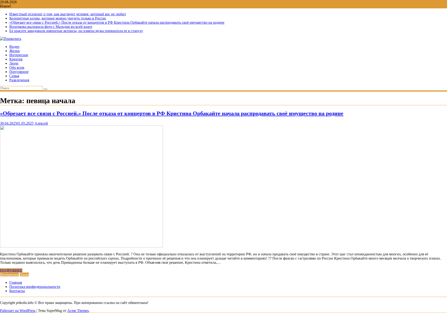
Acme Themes (78, 311)
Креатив (16, 59)
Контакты (17, 291)
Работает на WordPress (17, 311)
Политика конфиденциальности (34, 287)
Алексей (41, 123)
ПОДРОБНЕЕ (11, 270)
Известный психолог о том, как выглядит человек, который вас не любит (67, 14)
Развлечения (19, 80)
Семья (14, 76)
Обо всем (16, 67)
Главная (15, 282)
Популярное (19, 72)
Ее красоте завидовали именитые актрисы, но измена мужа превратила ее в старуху (76, 31)
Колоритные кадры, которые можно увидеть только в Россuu (57, 18)
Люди (13, 63)
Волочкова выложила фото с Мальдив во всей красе (50, 27)
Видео (14, 47)
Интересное (18, 55)
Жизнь (14, 51)
